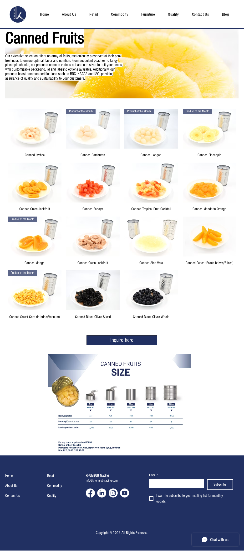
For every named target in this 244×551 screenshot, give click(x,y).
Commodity (54, 485)
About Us (11, 485)
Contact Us (12, 495)
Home (9, 476)
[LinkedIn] (101, 493)
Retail (51, 476)
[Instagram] (113, 493)
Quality (51, 495)
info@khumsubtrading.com (102, 480)
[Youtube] (124, 493)
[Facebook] (90, 493)
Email (153, 475)
